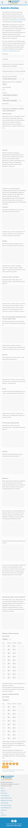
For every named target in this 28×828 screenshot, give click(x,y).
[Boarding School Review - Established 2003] (14, 2)
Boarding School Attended (9, 77)
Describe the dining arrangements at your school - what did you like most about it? (13, 391)
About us (3, 791)
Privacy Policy (17, 826)
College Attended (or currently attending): (13, 71)
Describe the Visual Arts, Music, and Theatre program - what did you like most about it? (13, 280)
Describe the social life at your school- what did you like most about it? (12, 454)
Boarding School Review (19, 20)
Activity (19, 643)
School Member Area (6, 808)
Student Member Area (6, 798)
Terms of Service (9, 771)
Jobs (2, 813)
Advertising (4, 810)
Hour (3, 643)
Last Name (5, 59)
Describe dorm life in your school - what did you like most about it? (13, 357)
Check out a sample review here (11, 51)
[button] (4, 763)
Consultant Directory (6, 805)
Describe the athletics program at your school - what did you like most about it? (13, 243)
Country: (4, 93)
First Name (5, 54)
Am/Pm (14, 643)
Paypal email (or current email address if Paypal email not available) (13, 65)
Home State (5, 98)
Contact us (3, 815)
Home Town (5, 104)
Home (2, 788)
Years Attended (6, 87)
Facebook (15, 821)
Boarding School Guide (6, 800)
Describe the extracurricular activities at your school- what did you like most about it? (14, 321)
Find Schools (4, 793)
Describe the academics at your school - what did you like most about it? (13, 209)
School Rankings (5, 796)
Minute (9, 643)
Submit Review (4, 803)
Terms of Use (10, 826)
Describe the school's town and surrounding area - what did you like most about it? (13, 426)
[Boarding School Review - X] (12, 821)
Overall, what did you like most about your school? (13, 542)
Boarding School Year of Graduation (12, 82)
